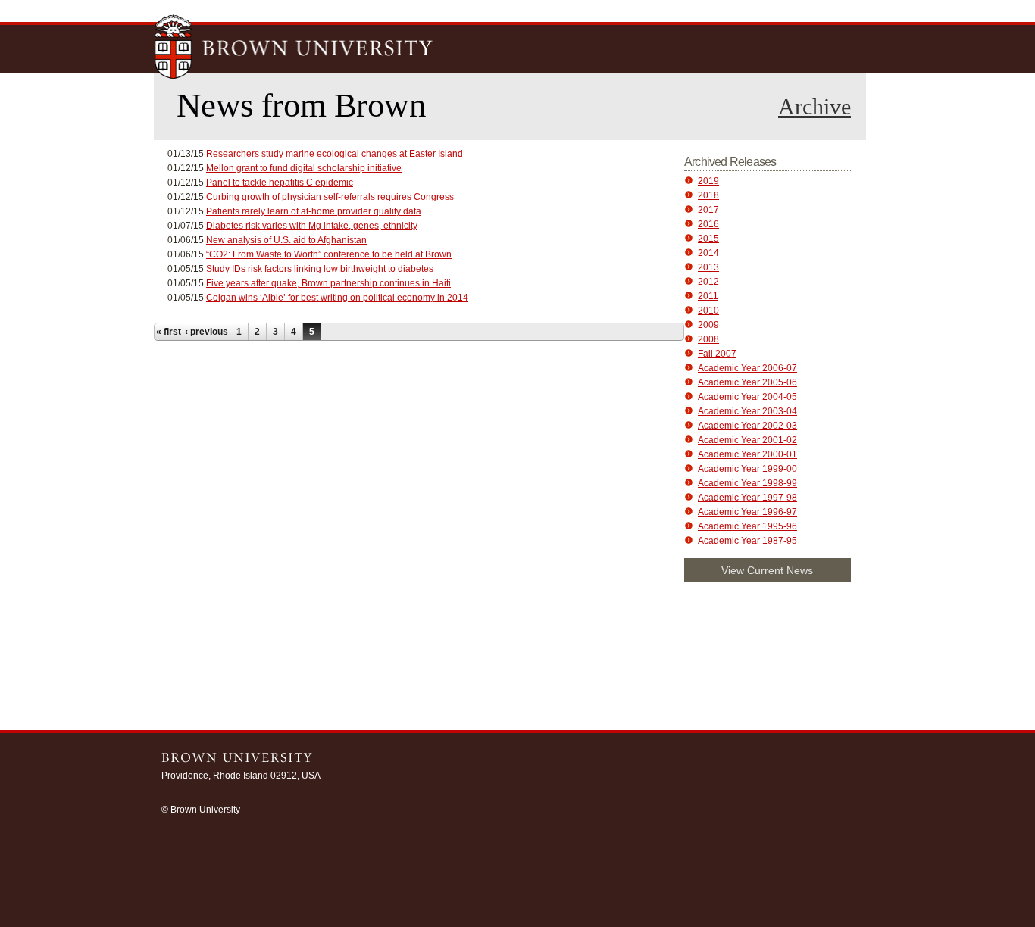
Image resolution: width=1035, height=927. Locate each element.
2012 (708, 281)
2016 (708, 224)
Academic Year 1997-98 (747, 497)
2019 (708, 181)
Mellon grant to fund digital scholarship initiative (304, 168)
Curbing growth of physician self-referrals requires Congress (330, 197)
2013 (708, 267)
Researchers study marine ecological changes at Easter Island (334, 153)
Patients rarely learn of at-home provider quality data (313, 211)
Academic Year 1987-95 (747, 540)
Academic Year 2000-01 (747, 454)
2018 (708, 195)
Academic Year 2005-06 (747, 382)
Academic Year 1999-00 (747, 469)
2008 (708, 339)
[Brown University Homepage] (294, 48)
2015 (708, 238)
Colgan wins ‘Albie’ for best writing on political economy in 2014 (337, 297)
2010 (708, 310)
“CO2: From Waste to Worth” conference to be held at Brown (329, 254)
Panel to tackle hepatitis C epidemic (279, 182)
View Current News (767, 570)
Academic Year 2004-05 (747, 397)
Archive (814, 107)
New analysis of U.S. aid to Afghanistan (286, 240)
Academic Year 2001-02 (747, 440)
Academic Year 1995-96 (747, 526)
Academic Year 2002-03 (747, 425)
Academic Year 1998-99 (747, 483)
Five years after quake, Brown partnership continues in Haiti (328, 283)
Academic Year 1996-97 (747, 512)
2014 (708, 253)
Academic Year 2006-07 (747, 368)
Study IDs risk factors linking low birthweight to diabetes (319, 269)
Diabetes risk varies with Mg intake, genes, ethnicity (311, 225)
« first (168, 331)
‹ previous (206, 331)
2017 (708, 209)
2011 (708, 296)
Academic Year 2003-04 (747, 411)
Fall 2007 (717, 353)
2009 (708, 325)
